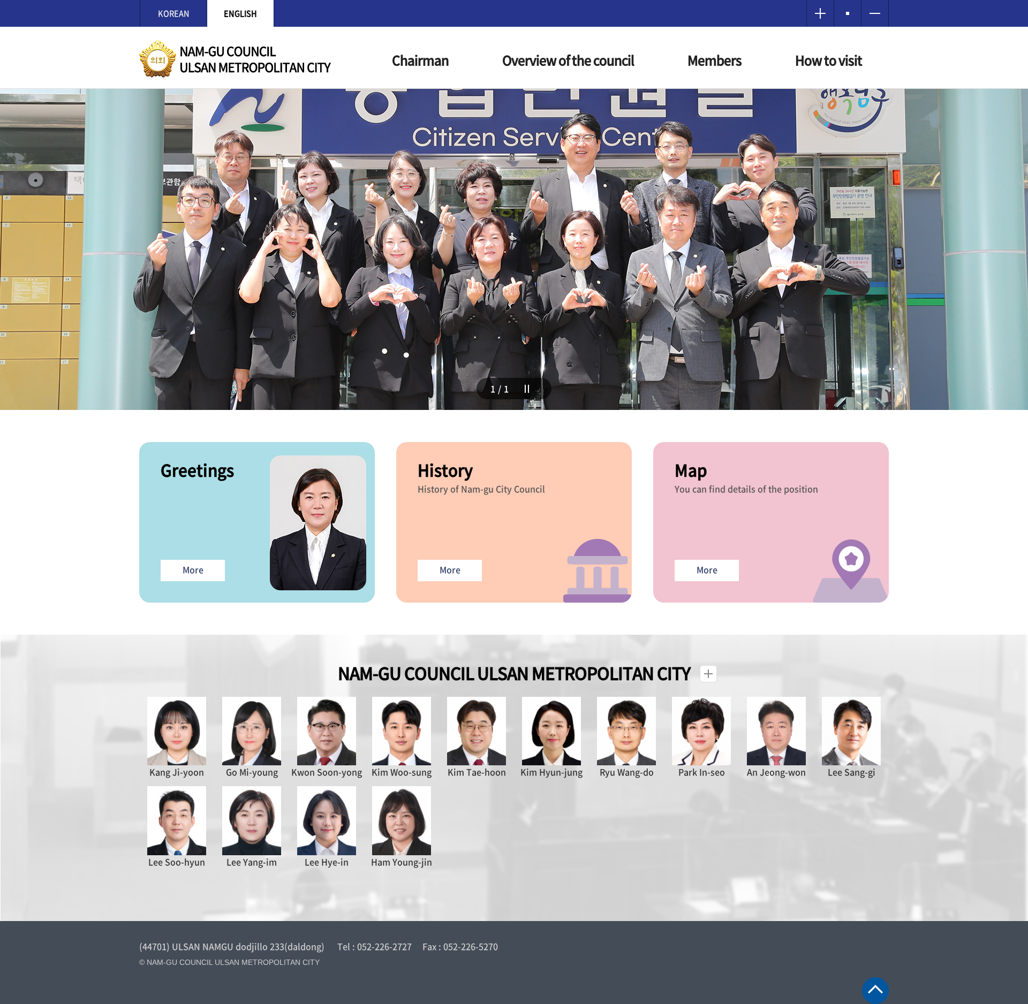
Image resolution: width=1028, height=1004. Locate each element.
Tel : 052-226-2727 (374, 946)
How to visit (828, 60)
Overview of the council (568, 60)
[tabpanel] (514, 249)
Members (714, 60)
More (193, 569)
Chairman (420, 60)
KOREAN (174, 13)
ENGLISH (240, 13)
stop (530, 390)
